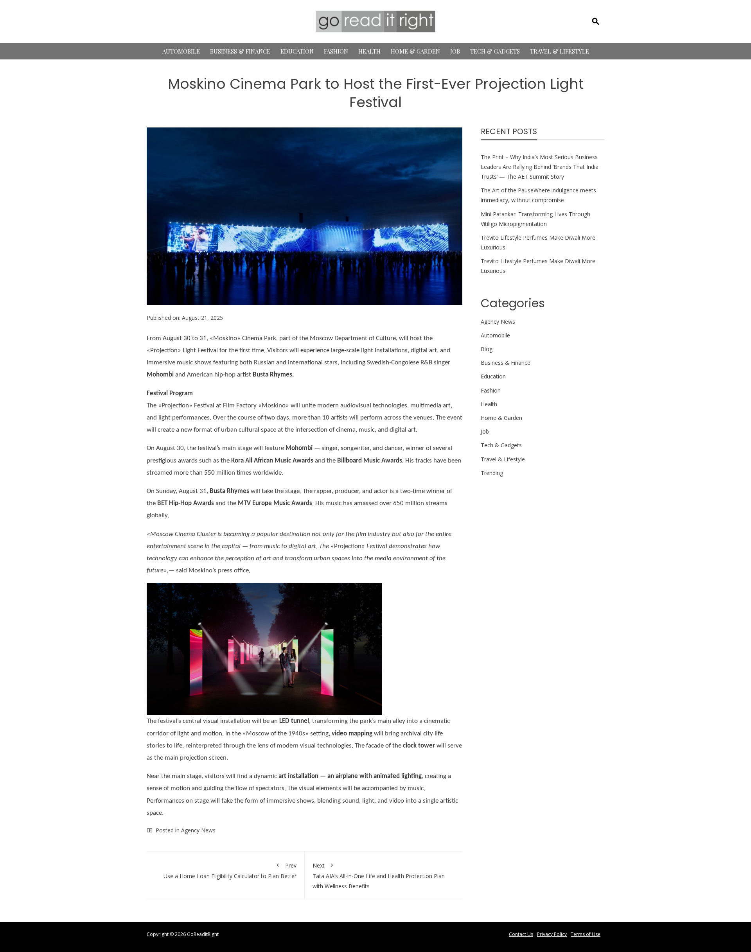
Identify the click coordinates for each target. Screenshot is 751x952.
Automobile (181, 51)
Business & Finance (240, 51)
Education (297, 51)
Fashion (336, 51)
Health (369, 51)
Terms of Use (585, 934)
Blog (486, 349)
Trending (492, 473)
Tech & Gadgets (495, 51)
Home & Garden (415, 51)
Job (455, 51)
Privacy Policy (552, 934)
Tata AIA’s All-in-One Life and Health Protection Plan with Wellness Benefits (379, 875)
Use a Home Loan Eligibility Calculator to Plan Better (229, 871)
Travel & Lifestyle (559, 51)
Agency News (198, 830)
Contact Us (521, 934)
